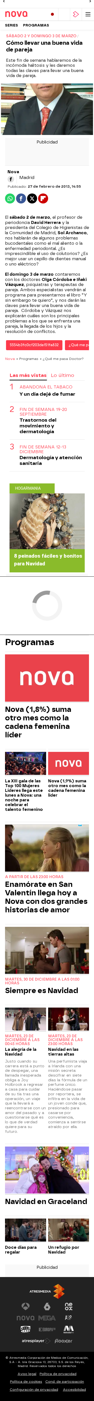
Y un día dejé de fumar (47, 394)
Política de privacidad (58, 1374)
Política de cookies (26, 1382)
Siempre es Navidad (41, 990)
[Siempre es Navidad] (47, 951)
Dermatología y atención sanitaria (51, 460)
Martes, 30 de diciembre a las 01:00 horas (42, 981)
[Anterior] (4, 1)
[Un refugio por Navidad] (68, 1231)
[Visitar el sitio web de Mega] (47, 1318)
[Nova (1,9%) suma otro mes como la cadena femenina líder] (68, 764)
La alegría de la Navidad (20, 1052)
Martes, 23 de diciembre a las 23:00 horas (65, 1040)
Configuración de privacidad (34, 1390)
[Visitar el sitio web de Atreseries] (68, 1318)
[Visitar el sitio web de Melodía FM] (68, 1329)
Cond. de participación (64, 1382)
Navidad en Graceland (46, 1201)
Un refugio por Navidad (63, 1250)
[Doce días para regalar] (25, 1231)
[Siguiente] (90, 1)
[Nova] (24, 14)
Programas (36, 25)
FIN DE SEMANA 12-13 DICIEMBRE (43, 449)
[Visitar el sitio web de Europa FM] (47, 1329)
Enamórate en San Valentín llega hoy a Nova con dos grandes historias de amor (46, 897)
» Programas (27, 359)
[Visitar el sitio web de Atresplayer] (36, 1341)
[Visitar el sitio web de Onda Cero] (25, 1329)
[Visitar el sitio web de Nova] (25, 1318)
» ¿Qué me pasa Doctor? (62, 359)
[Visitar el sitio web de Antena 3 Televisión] (25, 1306)
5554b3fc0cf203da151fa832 (34, 345)
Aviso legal (27, 1374)
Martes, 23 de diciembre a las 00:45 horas (22, 1040)
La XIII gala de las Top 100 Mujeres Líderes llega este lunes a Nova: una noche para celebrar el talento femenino (24, 795)
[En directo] (52, 14)
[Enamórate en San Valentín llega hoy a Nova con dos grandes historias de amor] (47, 849)
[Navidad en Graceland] (47, 1171)
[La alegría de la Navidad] (25, 1020)
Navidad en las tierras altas (63, 1052)
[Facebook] (11, 179)
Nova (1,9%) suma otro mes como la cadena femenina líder (67, 788)
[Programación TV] (64, 14)
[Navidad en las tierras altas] (68, 1020)
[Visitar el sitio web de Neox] (68, 1306)
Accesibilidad (74, 1390)
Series (11, 25)
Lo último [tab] (62, 375)
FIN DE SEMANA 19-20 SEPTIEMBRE (43, 412)
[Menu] (88, 14)
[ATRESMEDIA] (47, 1291)
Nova (10, 359)
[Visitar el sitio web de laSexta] (47, 1306)
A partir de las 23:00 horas (34, 877)
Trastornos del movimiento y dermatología (38, 425)
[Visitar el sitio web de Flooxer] (63, 1341)
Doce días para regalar (21, 1250)
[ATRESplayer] (76, 14)
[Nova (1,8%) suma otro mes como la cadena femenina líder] (47, 678)
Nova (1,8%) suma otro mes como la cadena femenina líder (38, 722)
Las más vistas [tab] (28, 375)
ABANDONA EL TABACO (46, 387)
